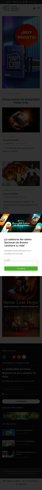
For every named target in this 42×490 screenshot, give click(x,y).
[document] (21, 245)
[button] (39, 217)
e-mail (7, 260)
